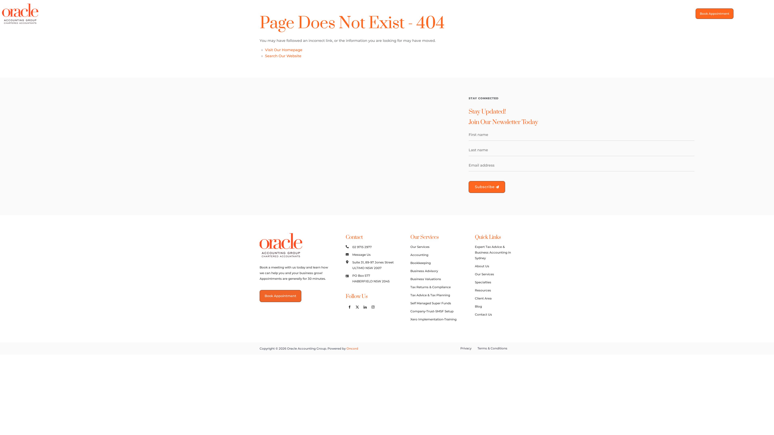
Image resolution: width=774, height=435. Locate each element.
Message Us (361, 255)
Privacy (465, 348)
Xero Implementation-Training (433, 319)
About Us (297, 13)
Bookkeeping (420, 263)
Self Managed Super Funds (430, 303)
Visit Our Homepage (283, 50)
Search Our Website (283, 56)
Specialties (355, 13)
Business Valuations (425, 279)
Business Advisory (424, 271)
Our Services (326, 13)
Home (275, 13)
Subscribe (485, 187)
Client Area (410, 13)
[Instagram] (768, 13)
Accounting (419, 255)
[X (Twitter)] (752, 13)
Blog (433, 13)
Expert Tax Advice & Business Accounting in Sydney (493, 252)
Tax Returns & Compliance (430, 287)
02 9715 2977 (362, 247)
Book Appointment (712, 11)
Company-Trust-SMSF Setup (432, 311)
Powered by (343, 348)
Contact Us (454, 13)
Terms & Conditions (492, 348)
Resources (383, 13)
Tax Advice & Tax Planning (430, 295)
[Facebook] (744, 13)
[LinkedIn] (760, 13)
